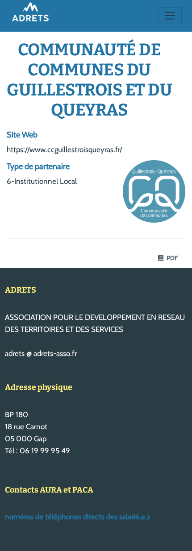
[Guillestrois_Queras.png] (149, 196)
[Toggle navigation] (170, 15)
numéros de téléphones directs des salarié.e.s (77, 516)
